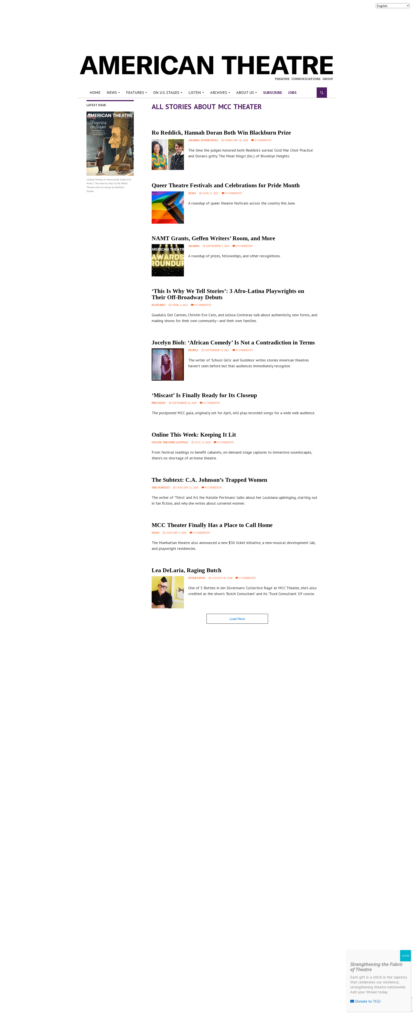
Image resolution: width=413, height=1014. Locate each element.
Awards (194, 140)
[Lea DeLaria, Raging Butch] (168, 592)
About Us (245, 92)
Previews (159, 403)
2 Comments (247, 578)
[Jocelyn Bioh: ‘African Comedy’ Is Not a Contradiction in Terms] (168, 364)
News (112, 92)
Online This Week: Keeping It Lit (194, 434)
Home (95, 92)
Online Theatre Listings (170, 442)
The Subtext (161, 487)
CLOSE (405, 955)
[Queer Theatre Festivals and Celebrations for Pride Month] (168, 207)
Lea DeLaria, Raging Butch (186, 570)
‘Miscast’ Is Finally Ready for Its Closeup (204, 395)
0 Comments (263, 140)
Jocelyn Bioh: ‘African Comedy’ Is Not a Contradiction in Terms (233, 342)
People (193, 350)
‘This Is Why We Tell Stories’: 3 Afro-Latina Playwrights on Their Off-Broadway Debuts (228, 294)
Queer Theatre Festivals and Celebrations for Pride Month (226, 185)
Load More (237, 619)
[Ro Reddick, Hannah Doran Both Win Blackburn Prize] (168, 154)
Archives (218, 92)
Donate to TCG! (367, 1001)
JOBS (292, 92)
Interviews (209, 140)
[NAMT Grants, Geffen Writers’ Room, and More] (168, 260)
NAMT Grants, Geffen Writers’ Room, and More (213, 238)
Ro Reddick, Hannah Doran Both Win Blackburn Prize (221, 132)
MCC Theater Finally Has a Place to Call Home (212, 525)
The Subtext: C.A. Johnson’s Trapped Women (209, 480)
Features (135, 92)
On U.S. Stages (166, 92)
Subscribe (272, 92)
